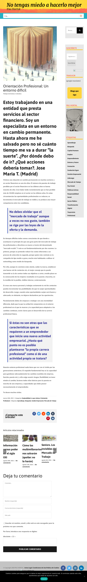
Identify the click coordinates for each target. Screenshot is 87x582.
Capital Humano (73, 150)
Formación (71, 166)
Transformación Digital (72, 206)
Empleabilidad (26, 398)
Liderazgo (70, 178)
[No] (84, 576)
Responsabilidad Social (73, 195)
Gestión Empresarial (38, 401)
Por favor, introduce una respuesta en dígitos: (20, 531)
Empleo (70, 154)
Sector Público (72, 201)
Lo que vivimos (35, 398)
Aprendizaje (21, 401)
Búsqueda (28, 401)
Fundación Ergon (73, 170)
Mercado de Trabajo (50, 401)
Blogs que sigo (74, 93)
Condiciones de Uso (39, 568)
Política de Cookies (52, 568)
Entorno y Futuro (73, 162)
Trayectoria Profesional (71, 213)
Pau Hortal (71, 186)
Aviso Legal (28, 568)
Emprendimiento (73, 158)
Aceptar (44, 579)
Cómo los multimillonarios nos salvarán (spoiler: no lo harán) (26, 453)
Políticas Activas (72, 190)
